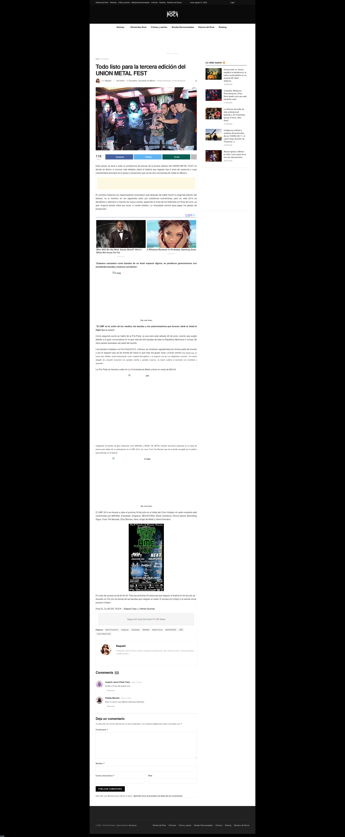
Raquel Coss (130, 608)
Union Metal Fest (104, 634)
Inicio (98, 59)
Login (232, 2)
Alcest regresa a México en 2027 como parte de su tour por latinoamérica (235, 154)
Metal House (157, 630)
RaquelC (108, 80)
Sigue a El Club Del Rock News (146, 619)
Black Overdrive (112, 630)
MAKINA (146, 630)
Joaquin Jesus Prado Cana (117, 682)
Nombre (100, 763)
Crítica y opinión (124, 2)
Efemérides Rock (138, 27)
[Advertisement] (172, 41)
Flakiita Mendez (112, 698)
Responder (111, 690)
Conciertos (105, 59)
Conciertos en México (146, 80)
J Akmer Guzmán (147, 608)
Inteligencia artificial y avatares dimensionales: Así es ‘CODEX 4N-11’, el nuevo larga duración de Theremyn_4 (234, 136)
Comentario (102, 729)
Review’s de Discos (174, 2)
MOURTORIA (171, 630)
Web (150, 775)
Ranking (162, 2)
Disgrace (125, 630)
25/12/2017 (120, 80)
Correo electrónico (105, 775)
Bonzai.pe (133, 825)
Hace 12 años (137, 682)
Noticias (120, 27)
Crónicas (154, 2)
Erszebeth (136, 630)
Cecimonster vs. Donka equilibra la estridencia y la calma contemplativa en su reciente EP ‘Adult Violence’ (235, 75)
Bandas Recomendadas (140, 2)
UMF (181, 630)
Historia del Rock (102, 2)
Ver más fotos (146, 320)
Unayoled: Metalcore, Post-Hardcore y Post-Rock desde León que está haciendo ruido (235, 94)
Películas (113, 2)
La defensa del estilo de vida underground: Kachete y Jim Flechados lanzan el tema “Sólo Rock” (234, 115)
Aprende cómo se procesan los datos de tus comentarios (158, 795)
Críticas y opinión (159, 27)
